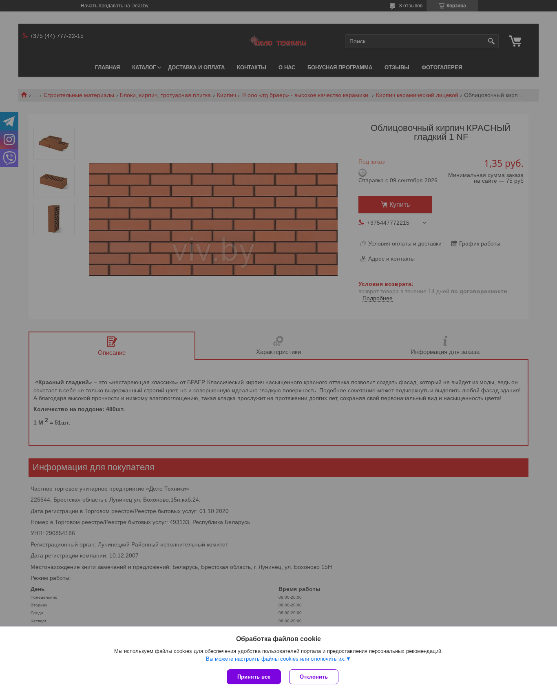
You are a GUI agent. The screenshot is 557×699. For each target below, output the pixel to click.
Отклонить (314, 677)
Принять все (253, 677)
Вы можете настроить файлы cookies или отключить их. (276, 659)
